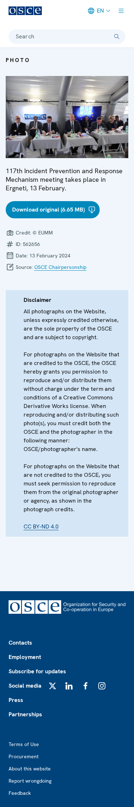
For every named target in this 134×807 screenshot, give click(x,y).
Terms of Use (24, 744)
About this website (30, 768)
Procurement (24, 756)
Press (16, 700)
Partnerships (25, 714)
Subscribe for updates (37, 671)
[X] (52, 685)
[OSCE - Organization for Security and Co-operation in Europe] (25, 10)
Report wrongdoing (30, 781)
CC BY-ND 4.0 (41, 526)
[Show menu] (121, 11)
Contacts (20, 642)
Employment (25, 657)
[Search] (117, 36)
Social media (25, 685)
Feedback (20, 793)
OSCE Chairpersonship (60, 267)
